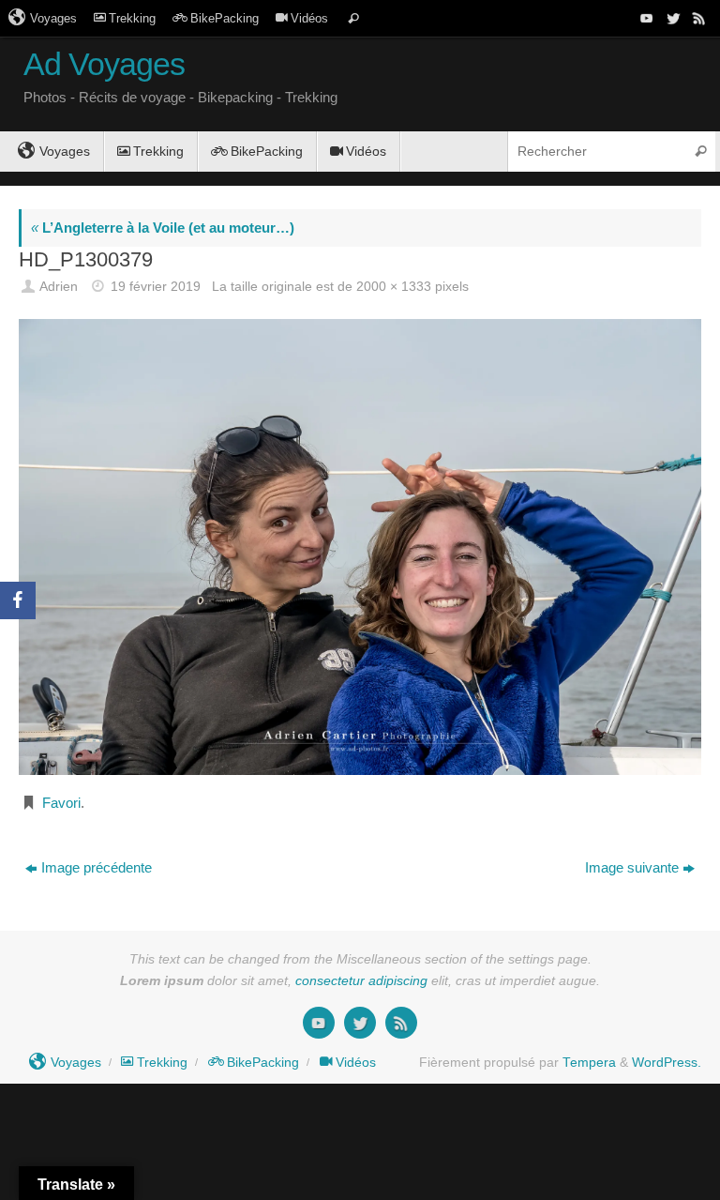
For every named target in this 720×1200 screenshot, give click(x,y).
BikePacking (224, 18)
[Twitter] (671, 18)
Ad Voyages (104, 64)
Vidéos (309, 18)
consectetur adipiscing (361, 981)
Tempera (589, 1063)
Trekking (132, 18)
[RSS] (697, 18)
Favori (61, 803)
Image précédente (96, 867)
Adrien (58, 287)
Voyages (53, 18)
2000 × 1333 (393, 287)
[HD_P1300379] (360, 546)
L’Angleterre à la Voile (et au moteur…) (162, 227)
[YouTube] (645, 18)
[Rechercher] (353, 18)
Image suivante (632, 867)
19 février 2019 (156, 287)
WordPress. (666, 1063)
